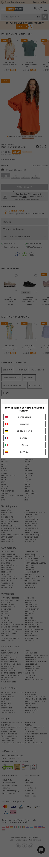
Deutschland (24, 431)
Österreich (24, 417)
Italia (24, 445)
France (24, 438)
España (24, 452)
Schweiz (24, 424)
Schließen (45, 401)
